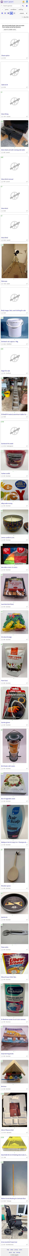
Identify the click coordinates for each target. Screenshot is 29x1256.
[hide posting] (27, 58)
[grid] (8, 13)
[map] (14, 13)
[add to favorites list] (2, 58)
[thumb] (5, 13)
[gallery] (11, 13)
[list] (2, 13)
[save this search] (26, 5)
